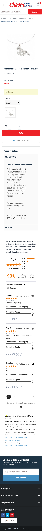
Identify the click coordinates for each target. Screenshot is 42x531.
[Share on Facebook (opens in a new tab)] (13, 319)
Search (37, 12)
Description (11, 157)
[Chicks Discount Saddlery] (21, 4)
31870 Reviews (14, 268)
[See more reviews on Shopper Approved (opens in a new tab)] (21, 319)
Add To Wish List (22, 140)
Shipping (9, 227)
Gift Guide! (13, 19)
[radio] (29, 258)
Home (3, 19)
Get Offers (21, 478)
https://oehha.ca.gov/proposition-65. (17, 445)
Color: (7, 99)
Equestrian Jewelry (26, 19)
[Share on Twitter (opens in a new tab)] (17, 319)
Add (21, 132)
